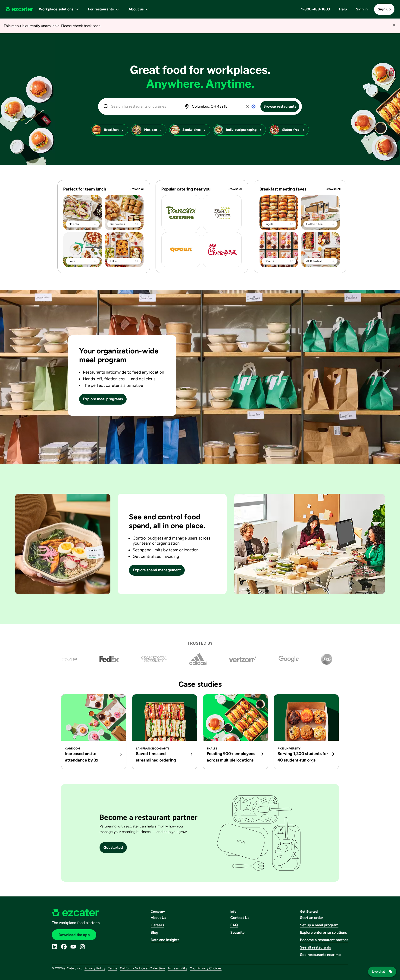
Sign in (362, 9)
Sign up (384, 9)
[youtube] (73, 946)
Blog (154, 932)
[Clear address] (247, 106)
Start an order (311, 917)
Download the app (74, 935)
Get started (113, 847)
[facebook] (64, 946)
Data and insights (165, 940)
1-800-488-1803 (315, 9)
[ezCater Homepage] (19, 9)
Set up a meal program (319, 925)
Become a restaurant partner (324, 940)
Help (343, 9)
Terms (112, 968)
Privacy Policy (94, 968)
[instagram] (82, 946)
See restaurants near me (320, 954)
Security (237, 932)
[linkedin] (54, 946)
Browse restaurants (279, 106)
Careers (157, 925)
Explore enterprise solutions (323, 932)
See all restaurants (315, 947)
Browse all (136, 189)
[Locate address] (253, 106)
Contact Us (239, 917)
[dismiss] (393, 25)
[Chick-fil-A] (222, 249)
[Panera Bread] (181, 212)
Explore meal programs (103, 399)
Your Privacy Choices (206, 968)
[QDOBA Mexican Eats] (181, 249)
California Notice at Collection (142, 968)
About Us (158, 917)
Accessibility (177, 968)
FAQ (234, 925)
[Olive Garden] (222, 212)
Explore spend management (157, 570)
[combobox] (141, 106)
